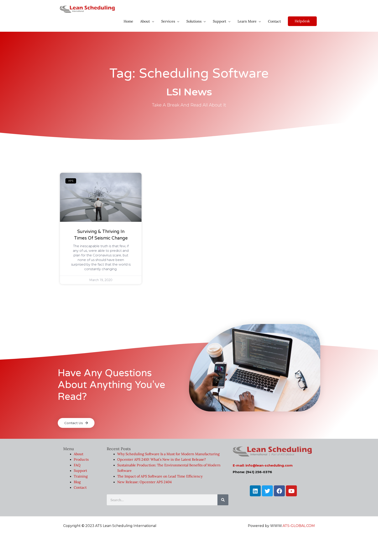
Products (81, 459)
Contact (80, 487)
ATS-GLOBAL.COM (299, 526)
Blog (77, 482)
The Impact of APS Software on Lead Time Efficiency (160, 476)
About (78, 454)
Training (81, 476)
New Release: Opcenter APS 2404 (144, 482)
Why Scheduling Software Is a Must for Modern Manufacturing (168, 454)
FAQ (77, 465)
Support (80, 470)
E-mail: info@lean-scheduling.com (263, 465)
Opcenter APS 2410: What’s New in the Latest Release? (161, 459)
